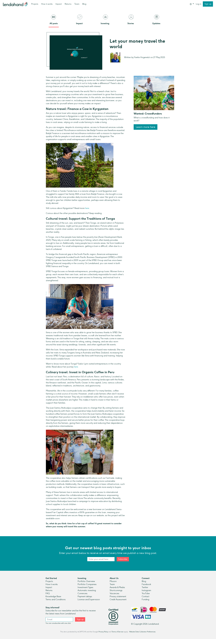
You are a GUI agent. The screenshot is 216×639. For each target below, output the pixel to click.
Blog (84, 4)
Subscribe (122, 559)
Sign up (208, 4)
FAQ (48, 593)
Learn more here (145, 127)
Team (76, 4)
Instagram (146, 590)
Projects (34, 4)
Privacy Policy (103, 632)
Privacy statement (118, 596)
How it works (47, 4)
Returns (68, 4)
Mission (113, 581)
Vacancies (114, 593)
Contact (145, 596)
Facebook (146, 584)
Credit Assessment (118, 599)
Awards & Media (117, 587)
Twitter (145, 587)
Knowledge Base (53, 596)
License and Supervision (89, 599)
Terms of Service (117, 632)
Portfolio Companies (87, 584)
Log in (198, 4)
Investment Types (85, 587)
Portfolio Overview (86, 581)
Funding (145, 599)
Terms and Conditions (56, 599)
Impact (59, 4)
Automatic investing (87, 590)
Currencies (82, 593)
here (87, 208)
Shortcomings (116, 590)
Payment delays (85, 596)
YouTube (146, 593)
